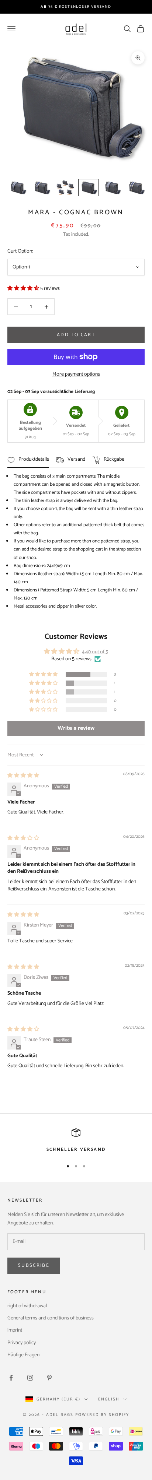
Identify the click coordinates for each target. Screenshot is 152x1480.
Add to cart (76, 335)
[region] (76, 1140)
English (108, 1399)
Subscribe (33, 1265)
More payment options (76, 374)
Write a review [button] (76, 728)
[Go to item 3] (65, 187)
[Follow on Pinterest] (49, 1377)
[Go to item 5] (112, 187)
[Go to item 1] (17, 187)
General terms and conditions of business (50, 1318)
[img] (23, 775)
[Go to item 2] (41, 187)
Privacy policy (21, 1343)
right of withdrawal (27, 1306)
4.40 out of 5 (95, 652)
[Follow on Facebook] (11, 1377)
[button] (23, 288)
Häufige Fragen (23, 1355)
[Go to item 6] (135, 187)
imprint (14, 1330)
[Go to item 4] (88, 187)
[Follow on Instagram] (30, 1377)
